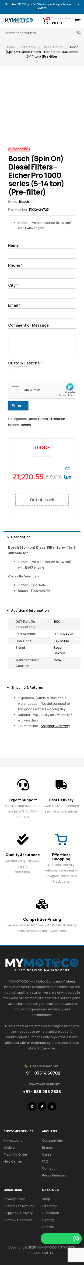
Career (47, 1154)
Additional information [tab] (30, 610)
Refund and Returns (19, 1206)
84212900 (61, 641)
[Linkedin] (32, 1106)
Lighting (48, 1220)
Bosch (24, 201)
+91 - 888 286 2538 (42, 1091)
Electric (48, 1227)
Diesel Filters (53, 47)
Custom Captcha (25, 363)
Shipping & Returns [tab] (27, 687)
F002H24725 (63, 634)
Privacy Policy (14, 1199)
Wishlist (10, 1147)
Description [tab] (21, 537)
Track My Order (15, 1154)
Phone (15, 265)
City (13, 285)
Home (10, 47)
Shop (46, 1199)
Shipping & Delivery (18, 1213)
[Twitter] (42, 1106)
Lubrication (50, 1213)
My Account (13, 1140)
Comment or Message (28, 325)
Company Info (52, 1140)
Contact (48, 1168)
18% (57, 621)
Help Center (13, 1161)
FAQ (45, 1161)
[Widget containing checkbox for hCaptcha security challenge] (42, 390)
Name (13, 245)
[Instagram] (52, 1106)
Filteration (29, 47)
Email (14, 305)
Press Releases (54, 1175)
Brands (47, 1147)
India (57, 660)
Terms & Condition (18, 1220)
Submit (18, 405)
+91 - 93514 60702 (42, 1073)
